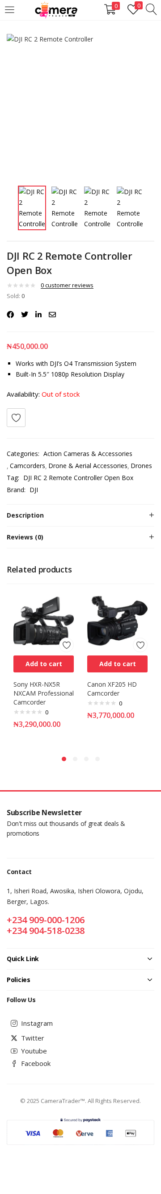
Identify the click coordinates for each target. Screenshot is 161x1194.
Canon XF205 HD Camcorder (112, 688)
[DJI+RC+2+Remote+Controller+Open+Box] (24, 314)
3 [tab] (86, 759)
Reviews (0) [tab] (25, 537)
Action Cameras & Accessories (87, 453)
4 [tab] (97, 759)
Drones (141, 465)
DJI (34, 489)
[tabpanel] (43, 668)
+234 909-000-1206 (46, 920)
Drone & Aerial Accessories (87, 465)
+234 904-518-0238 (46, 931)
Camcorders (27, 465)
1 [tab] (64, 759)
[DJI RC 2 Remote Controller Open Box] (10, 314)
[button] (43, 663)
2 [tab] (75, 759)
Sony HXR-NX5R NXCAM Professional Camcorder (43, 693)
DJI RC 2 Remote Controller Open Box (78, 477)
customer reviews (67, 285)
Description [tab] (25, 515)
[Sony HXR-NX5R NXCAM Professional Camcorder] (43, 620)
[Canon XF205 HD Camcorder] (117, 620)
